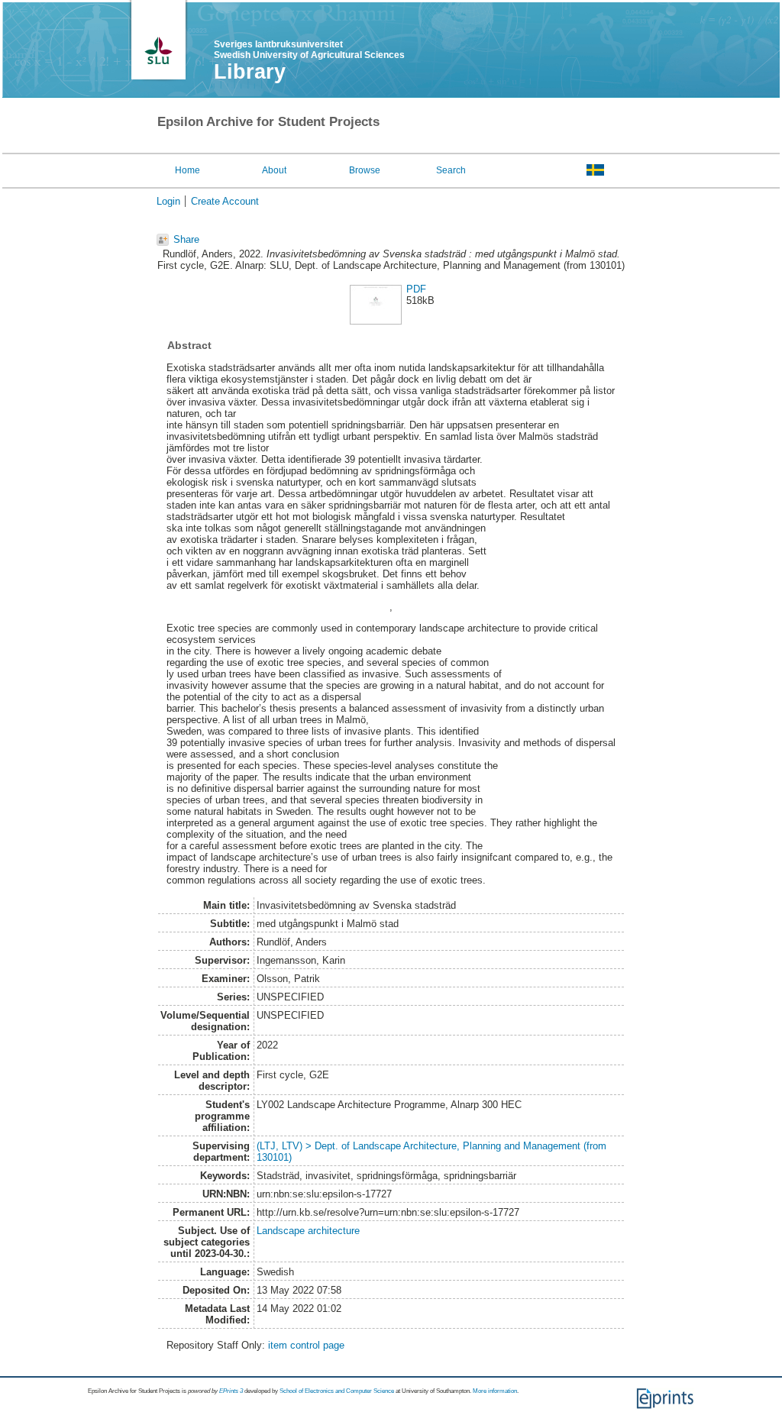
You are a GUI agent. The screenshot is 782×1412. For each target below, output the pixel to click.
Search (451, 170)
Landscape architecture (308, 1230)
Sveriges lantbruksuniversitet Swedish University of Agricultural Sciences (309, 49)
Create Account (225, 201)
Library (250, 71)
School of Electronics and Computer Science (337, 1391)
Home (187, 170)
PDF (416, 289)
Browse (364, 170)
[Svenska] (595, 169)
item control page (306, 1345)
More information (495, 1391)
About (274, 170)
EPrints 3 (231, 1391)
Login (168, 201)
